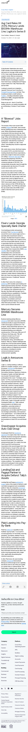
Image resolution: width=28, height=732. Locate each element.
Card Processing (19, 671)
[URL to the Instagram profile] (8, 688)
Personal (3, 677)
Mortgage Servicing (20, 711)
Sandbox (17, 653)
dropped (8, 127)
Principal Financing (20, 678)
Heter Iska (3, 710)
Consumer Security (20, 705)
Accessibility (4, 713)
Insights (3, 654)
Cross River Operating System (20, 645)
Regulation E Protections (18, 694)
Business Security (19, 698)
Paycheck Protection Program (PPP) (20, 715)
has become (14, 232)
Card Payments (19, 665)
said (13, 402)
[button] (25, 3)
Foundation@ (5, 660)
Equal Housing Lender (6, 706)
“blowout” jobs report (14, 156)
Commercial (4, 671)
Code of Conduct (19, 702)
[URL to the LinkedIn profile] (2, 688)
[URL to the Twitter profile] (5, 688)
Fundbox (3, 96)
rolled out (9, 530)
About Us (4, 645)
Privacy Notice (5, 697)
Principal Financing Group (8, 92)
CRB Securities (19, 681)
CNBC (15, 218)
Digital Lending (19, 656)
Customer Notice (19, 708)
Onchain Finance (20, 675)
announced (4, 321)
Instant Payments (20, 662)
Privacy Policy (5, 621)
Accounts (17, 659)
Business (3, 674)
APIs (16, 650)
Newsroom (4, 651)
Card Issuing (18, 668)
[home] (5, 2)
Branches (4, 680)
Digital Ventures (5, 657)
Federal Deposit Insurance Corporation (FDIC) (7, 702)
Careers (3, 648)
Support (3, 663)
